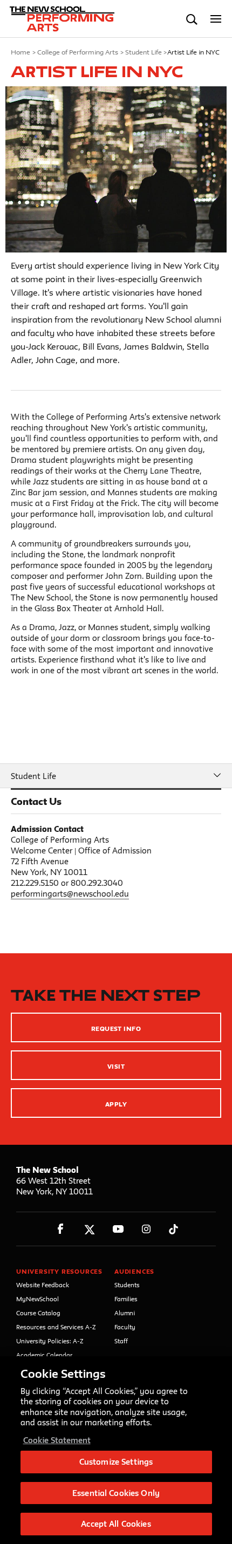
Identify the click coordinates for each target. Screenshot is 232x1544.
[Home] (55, 19)
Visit (116, 1066)
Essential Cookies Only (116, 1493)
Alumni (124, 1312)
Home (20, 52)
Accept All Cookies (116, 1523)
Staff (121, 1340)
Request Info (116, 1028)
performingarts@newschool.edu (70, 893)
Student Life (143, 52)
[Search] (191, 19)
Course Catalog (38, 1312)
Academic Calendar (44, 1354)
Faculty (124, 1326)
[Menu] (216, 19)
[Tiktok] (173, 1229)
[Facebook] (60, 1229)
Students (127, 1284)
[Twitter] (89, 1229)
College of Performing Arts (77, 52)
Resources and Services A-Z (56, 1326)
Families (126, 1298)
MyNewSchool (37, 1298)
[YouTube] (118, 1229)
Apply (116, 1104)
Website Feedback (42, 1284)
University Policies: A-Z (50, 1340)
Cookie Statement (57, 1440)
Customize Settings (116, 1461)
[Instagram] (146, 1229)
